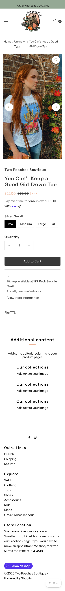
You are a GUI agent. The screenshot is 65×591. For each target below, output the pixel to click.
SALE (8, 480)
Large (42, 224)
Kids (7, 505)
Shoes (8, 495)
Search (9, 454)
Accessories (12, 500)
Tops (7, 490)
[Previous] (9, 107)
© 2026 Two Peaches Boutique (25, 573)
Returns (9, 464)
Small (10, 224)
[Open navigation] (6, 21)
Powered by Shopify (18, 578)
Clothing (10, 485)
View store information (23, 297)
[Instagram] (35, 437)
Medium (26, 224)
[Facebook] (29, 437)
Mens (8, 510)
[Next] (56, 107)
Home (8, 41)
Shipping (10, 459)
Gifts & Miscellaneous (19, 515)
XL (54, 224)
